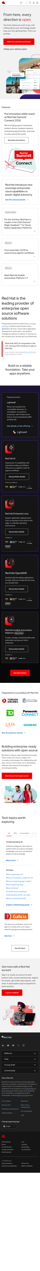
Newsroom (24, 1101)
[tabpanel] (20, 889)
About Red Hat (6, 1142)
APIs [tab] (15, 833)
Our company (6, 1101)
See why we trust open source (17, 776)
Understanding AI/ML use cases (18, 895)
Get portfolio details (17, 477)
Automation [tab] (24, 833)
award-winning (22, 1095)
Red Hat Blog (25, 1147)
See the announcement (15, 199)
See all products (20, 673)
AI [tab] (9, 833)
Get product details (16, 532)
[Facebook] (13, 1046)
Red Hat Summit (6, 1152)
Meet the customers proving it (19, 42)
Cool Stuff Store (26, 1149)
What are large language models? (18, 881)
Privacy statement (7, 1163)
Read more (11, 860)
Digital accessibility (26, 1166)
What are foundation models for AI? (19, 878)
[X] (18, 1046)
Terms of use (25, 1163)
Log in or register (12, 993)
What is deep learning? (14, 885)
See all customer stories (12, 733)
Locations (24, 1144)
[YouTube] (8, 1046)
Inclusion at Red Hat (7, 1149)
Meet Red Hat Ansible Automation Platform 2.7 (16, 276)
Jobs (22, 1115)
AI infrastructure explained (16, 891)
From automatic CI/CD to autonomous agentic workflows (19, 251)
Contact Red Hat (7, 1147)
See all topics (20, 948)
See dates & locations (16, 140)
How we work (6, 1105)
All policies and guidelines (9, 1166)
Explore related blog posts (17, 905)
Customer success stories (10, 1109)
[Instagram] (23, 1046)
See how (8, 936)
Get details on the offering (18, 426)
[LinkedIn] (3, 1046)
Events (4, 1144)
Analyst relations (7, 1113)
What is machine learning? (16, 898)
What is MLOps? (12, 888)
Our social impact (26, 1111)
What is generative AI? (14, 874)
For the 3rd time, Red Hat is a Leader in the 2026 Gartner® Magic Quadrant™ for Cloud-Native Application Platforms (18, 223)
